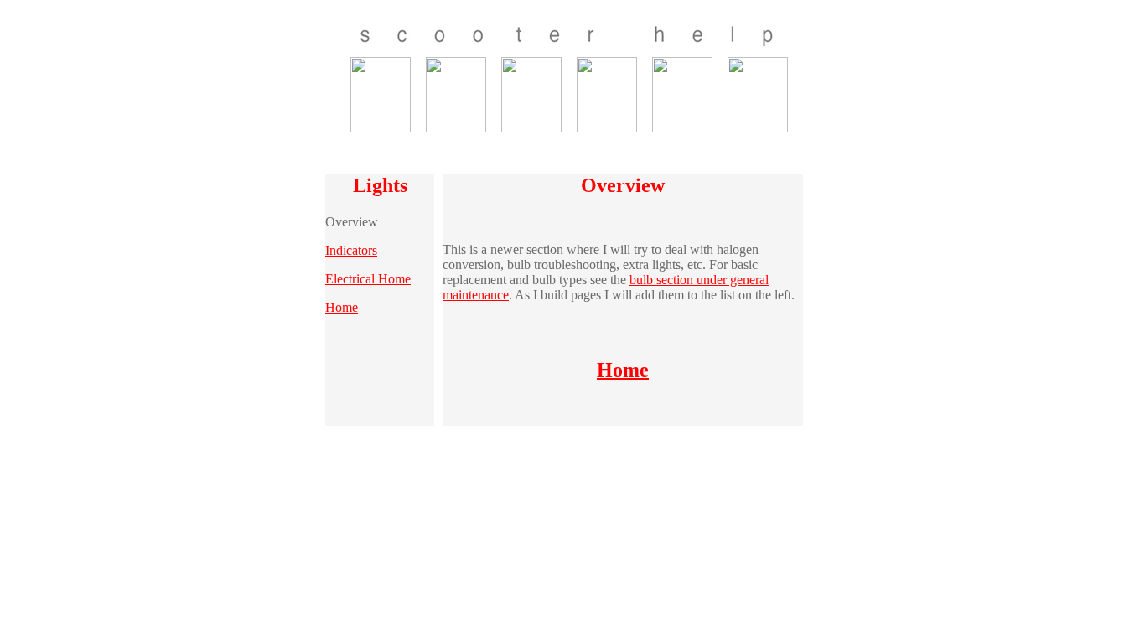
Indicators (351, 250)
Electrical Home (368, 279)
